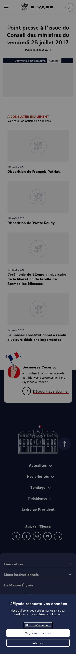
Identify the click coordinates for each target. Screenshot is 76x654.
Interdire (38, 643)
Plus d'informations (38, 625)
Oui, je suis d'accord (38, 633)
